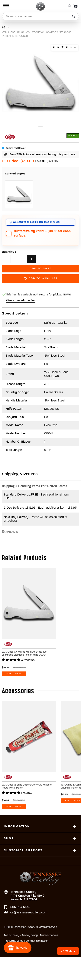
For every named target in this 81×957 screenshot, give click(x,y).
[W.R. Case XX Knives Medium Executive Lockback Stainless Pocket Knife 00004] (19, 194)
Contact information (37, 941)
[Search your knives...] (73, 16)
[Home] (3, 27)
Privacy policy (30, 935)
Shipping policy (14, 941)
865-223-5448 (20, 907)
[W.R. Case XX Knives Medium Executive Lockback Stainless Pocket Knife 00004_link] (29, 603)
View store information (20, 300)
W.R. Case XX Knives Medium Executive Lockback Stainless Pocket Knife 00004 (24, 653)
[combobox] (40, 16)
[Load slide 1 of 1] (40, 126)
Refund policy (11, 935)
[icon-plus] (74, 827)
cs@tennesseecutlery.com (28, 912)
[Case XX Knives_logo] (10, 137)
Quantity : (9, 252)
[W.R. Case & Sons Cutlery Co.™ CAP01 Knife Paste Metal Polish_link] (29, 736)
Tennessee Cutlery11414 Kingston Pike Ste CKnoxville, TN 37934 (28, 896)
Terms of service (49, 935)
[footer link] (41, 876)
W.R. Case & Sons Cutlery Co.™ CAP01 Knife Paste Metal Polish (27, 786)
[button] (5, 6)
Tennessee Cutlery (24, 927)
